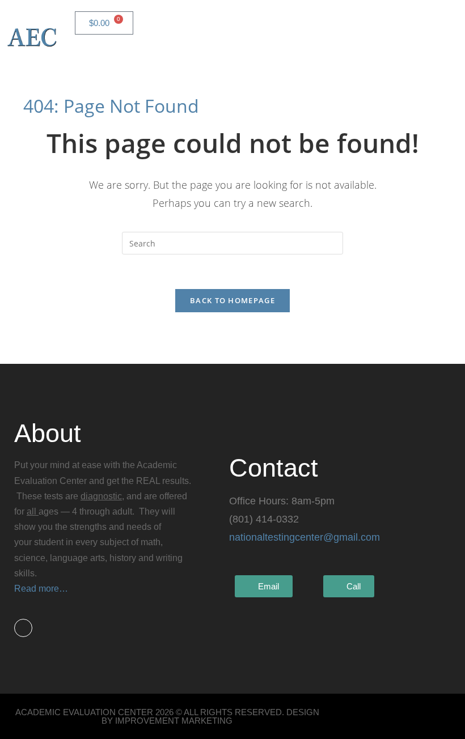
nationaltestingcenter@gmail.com (304, 537)
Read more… (41, 588)
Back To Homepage (232, 300)
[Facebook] (23, 628)
